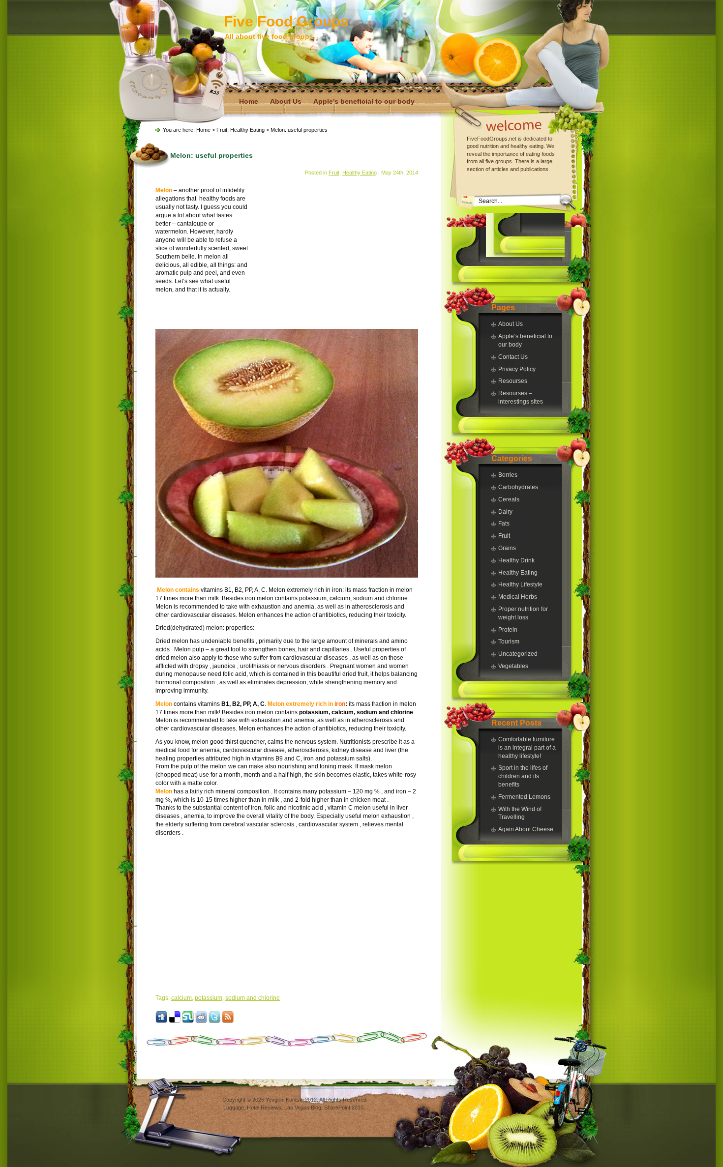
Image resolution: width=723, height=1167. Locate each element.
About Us (285, 101)
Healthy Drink (516, 560)
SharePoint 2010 (343, 1107)
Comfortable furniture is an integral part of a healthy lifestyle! (527, 747)
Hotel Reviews (264, 1107)
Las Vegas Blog (302, 1107)
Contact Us (513, 356)
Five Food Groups (286, 21)
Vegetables (513, 666)
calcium (181, 997)
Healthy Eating (518, 572)
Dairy (505, 511)
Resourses (512, 381)
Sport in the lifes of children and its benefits (522, 776)
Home (248, 101)
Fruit (504, 535)
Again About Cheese (525, 829)
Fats (504, 523)
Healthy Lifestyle (520, 584)
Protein (507, 629)
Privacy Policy (517, 369)
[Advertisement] (525, 235)
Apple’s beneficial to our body (364, 101)
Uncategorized (518, 653)
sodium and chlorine (252, 997)
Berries (507, 474)
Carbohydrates (518, 487)
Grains (507, 548)
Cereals (508, 499)
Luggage (233, 1107)
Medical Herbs (517, 596)
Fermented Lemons (524, 796)
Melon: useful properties (211, 155)
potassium (208, 997)
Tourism (508, 641)
